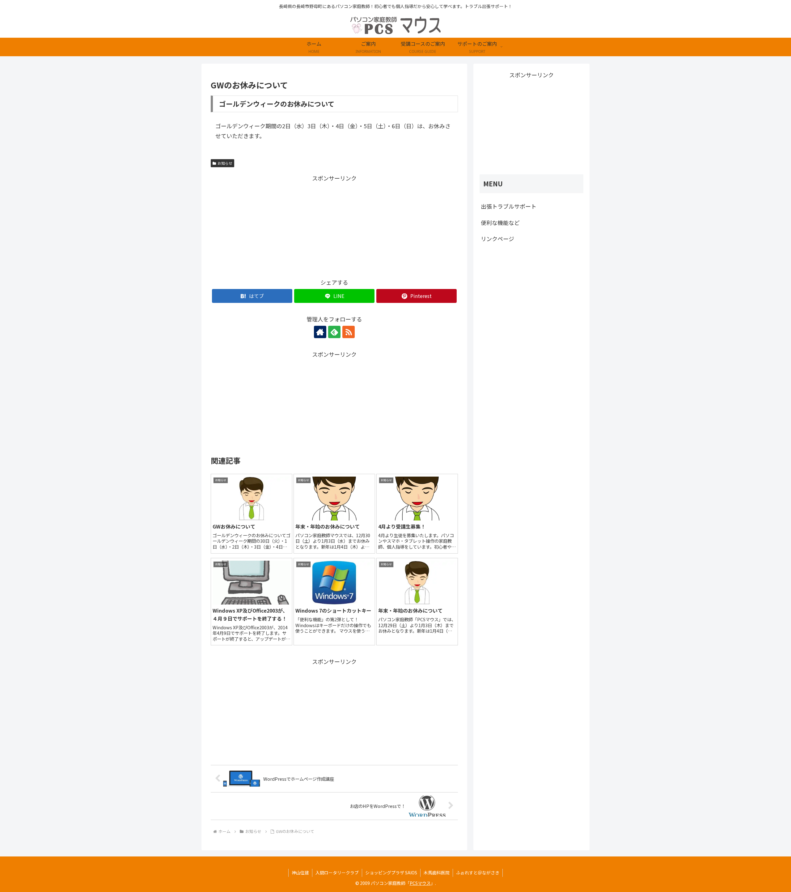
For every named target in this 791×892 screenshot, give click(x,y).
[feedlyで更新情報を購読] (334, 332)
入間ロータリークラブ (337, 872)
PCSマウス (420, 883)
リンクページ (497, 239)
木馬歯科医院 (437, 872)
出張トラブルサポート (508, 206)
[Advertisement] (272, 226)
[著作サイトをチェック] (320, 332)
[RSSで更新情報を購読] (348, 332)
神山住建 (300, 872)
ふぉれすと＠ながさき (477, 872)
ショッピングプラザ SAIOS (391, 872)
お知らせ (225, 163)
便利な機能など (500, 223)
